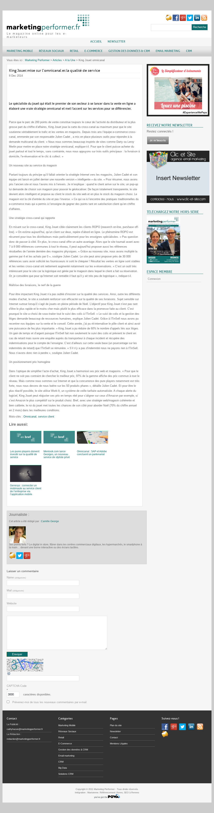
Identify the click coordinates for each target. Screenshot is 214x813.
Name (16, 577)
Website (12, 603)
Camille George (50, 521)
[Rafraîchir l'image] (9, 674)
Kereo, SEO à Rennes (128, 792)
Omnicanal (29, 416)
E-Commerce (65, 743)
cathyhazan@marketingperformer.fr (25, 729)
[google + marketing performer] (183, 20)
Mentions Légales (119, 743)
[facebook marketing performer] (176, 20)
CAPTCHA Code (17, 685)
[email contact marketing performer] (169, 20)
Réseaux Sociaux (67, 731)
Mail (15, 590)
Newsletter (116, 41)
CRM (61, 761)
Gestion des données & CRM (73, 749)
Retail (61, 737)
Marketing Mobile (66, 725)
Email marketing (66, 755)
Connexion (154, 278)
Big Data (62, 768)
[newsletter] (158, 143)
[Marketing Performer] (48, 29)
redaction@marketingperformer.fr (23, 739)
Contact (114, 737)
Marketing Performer (37, 60)
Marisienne (92, 792)
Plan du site (116, 725)
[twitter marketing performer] (190, 20)
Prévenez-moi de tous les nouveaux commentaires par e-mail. (49, 702)
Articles (57, 60)
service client (46, 416)
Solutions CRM (65, 774)
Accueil (96, 41)
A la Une (70, 60)
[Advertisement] (85, 87)
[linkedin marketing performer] (197, 20)
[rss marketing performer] (204, 20)
